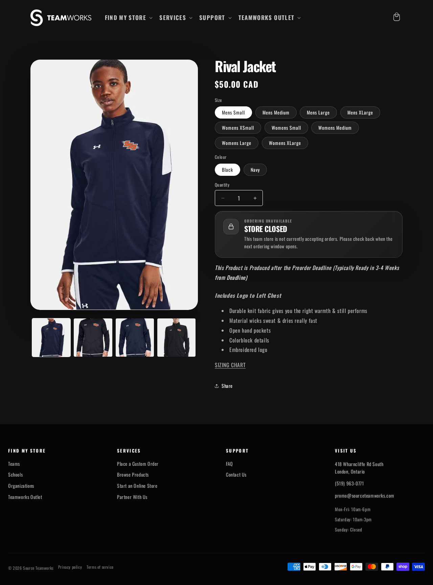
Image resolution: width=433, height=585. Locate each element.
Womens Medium (335, 127)
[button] (128, 17)
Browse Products (133, 474)
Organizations (21, 485)
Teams (14, 463)
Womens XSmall (238, 127)
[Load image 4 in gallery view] (176, 337)
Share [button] (227, 385)
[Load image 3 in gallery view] (135, 337)
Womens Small (286, 127)
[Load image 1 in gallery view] (51, 337)
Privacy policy (70, 567)
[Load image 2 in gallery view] (93, 337)
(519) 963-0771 (349, 483)
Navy (255, 169)
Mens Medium (276, 112)
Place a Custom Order (138, 463)
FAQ (229, 463)
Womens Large (236, 142)
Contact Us (236, 474)
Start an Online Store (137, 485)
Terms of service (100, 567)
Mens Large (318, 112)
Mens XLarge (360, 112)
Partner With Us (132, 497)
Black (227, 169)
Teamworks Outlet (25, 497)
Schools (15, 474)
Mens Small (233, 112)
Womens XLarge (285, 142)
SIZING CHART (230, 365)
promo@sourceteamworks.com (364, 495)
